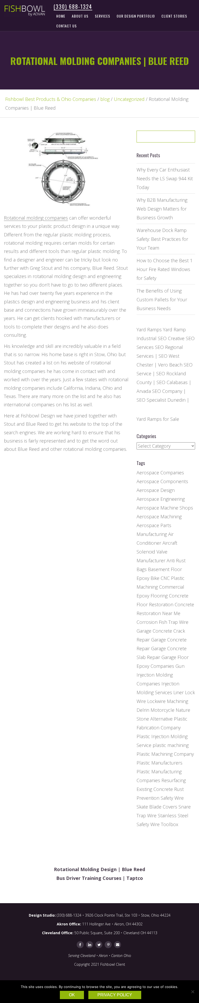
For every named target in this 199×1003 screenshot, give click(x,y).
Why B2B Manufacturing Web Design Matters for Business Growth (162, 209)
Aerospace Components (162, 481)
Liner (178, 692)
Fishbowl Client (112, 964)
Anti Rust (176, 560)
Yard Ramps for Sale (158, 419)
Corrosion (147, 622)
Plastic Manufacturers (159, 763)
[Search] (180, 138)
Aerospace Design (156, 490)
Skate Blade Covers (157, 807)
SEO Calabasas (172, 382)
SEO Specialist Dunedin (161, 400)
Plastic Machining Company (165, 754)
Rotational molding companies (36, 218)
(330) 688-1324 (73, 6)
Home (60, 16)
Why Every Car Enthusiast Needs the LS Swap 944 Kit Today (165, 178)
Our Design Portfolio (136, 16)
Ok (72, 995)
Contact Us (66, 25)
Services (102, 16)
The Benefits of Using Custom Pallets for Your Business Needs (162, 299)
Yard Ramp (174, 329)
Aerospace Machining (159, 516)
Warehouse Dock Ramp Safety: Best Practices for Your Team (162, 239)
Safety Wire (172, 798)
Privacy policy (114, 995)
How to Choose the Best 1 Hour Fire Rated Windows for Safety (165, 269)
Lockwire (156, 701)
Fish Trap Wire (173, 622)
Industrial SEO (152, 338)
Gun (179, 666)
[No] (192, 991)
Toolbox (169, 824)
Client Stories (174, 16)
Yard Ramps (149, 329)
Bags (142, 569)
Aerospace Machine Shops (165, 508)
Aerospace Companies (160, 472)
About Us (80, 16)
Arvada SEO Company (159, 391)
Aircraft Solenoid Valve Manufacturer (157, 552)
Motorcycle (162, 710)
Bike (155, 578)
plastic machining (171, 745)
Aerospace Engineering (161, 499)
